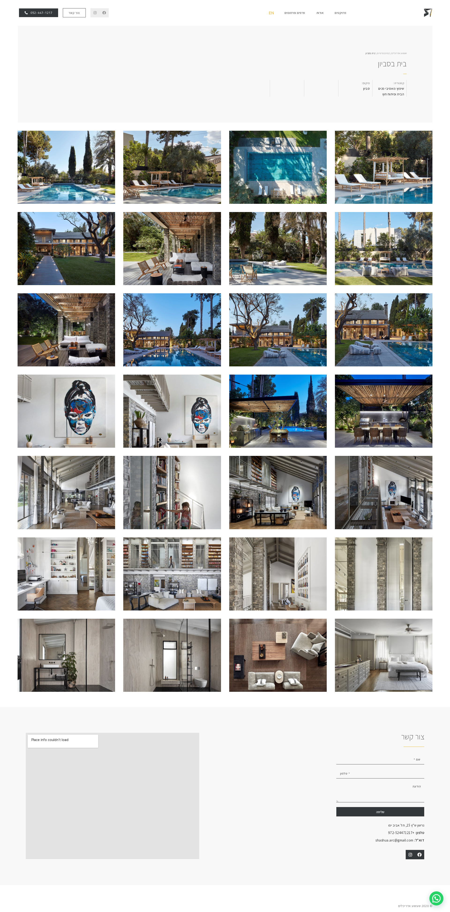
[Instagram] (95, 12)
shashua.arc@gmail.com (399, 840)
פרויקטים (340, 13)
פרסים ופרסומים (295, 13)
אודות (320, 13)
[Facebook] (104, 12)
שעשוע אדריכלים (399, 53)
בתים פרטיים (383, 53)
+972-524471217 (406, 832)
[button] (74, 12)
